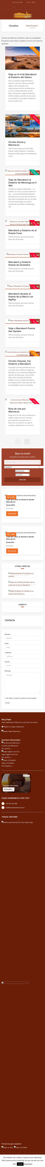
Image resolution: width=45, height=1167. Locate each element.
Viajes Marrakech (32, 26)
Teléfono (8, 653)
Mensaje (8, 671)
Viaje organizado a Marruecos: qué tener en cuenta (19, 722)
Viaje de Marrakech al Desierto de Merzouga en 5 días (22, 182)
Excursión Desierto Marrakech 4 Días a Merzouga (20, 575)
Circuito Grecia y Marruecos (16, 143)
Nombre (7, 634)
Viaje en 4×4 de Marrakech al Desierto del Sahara (22, 76)
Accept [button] (20, 1164)
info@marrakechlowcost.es (15, 808)
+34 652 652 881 (11, 804)
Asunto (7, 662)
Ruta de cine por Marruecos (17, 410)
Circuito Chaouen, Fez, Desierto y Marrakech (19, 362)
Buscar (22, 480)
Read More (28, 1164)
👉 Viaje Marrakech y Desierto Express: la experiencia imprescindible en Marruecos (20, 593)
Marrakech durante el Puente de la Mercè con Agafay (20, 296)
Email (6, 643)
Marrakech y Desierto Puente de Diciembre (19, 263)
